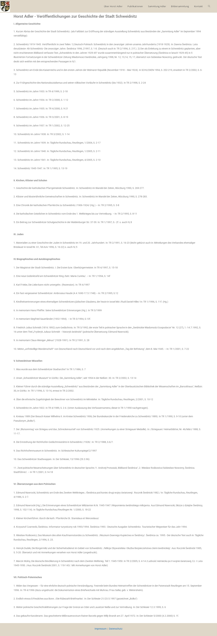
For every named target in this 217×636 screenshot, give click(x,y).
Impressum (100, 628)
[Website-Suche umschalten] (209, 6)
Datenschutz (115, 628)
